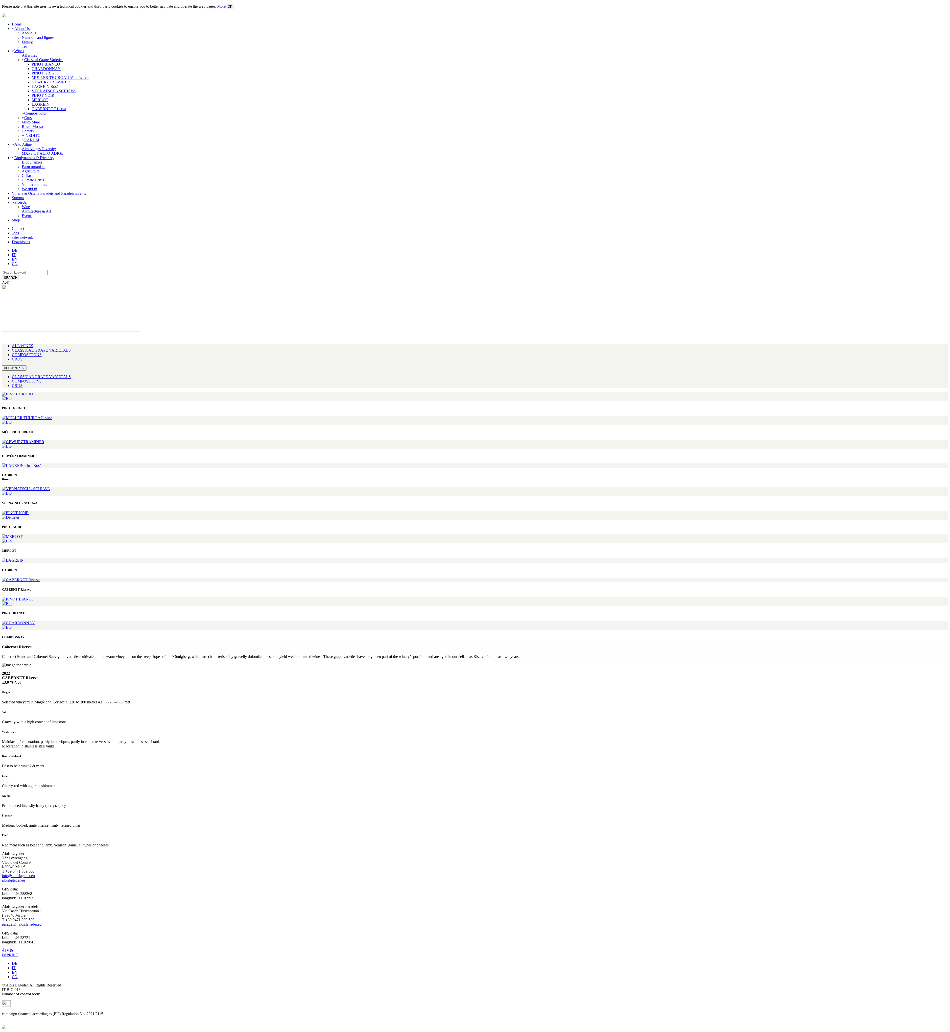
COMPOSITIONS (27, 355)
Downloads (21, 242)
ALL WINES (22, 346)
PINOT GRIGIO (45, 73)
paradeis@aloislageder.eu (22, 924)
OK (230, 6)
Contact (18, 228)
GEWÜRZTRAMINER (51, 82)
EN (14, 259)
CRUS (17, 359)
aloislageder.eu (13, 880)
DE (14, 250)
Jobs (15, 233)
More (221, 6)
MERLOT (40, 100)
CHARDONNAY (46, 69)
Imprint (10, 955)
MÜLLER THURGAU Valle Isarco (60, 77)
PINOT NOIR (43, 95)
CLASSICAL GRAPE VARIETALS (41, 350)
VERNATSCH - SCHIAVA (54, 91)
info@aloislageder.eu (18, 876)
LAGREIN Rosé (45, 86)
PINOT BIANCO (46, 64)
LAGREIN (40, 104)
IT (14, 255)
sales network (22, 237)
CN (15, 264)
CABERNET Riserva (49, 109)
